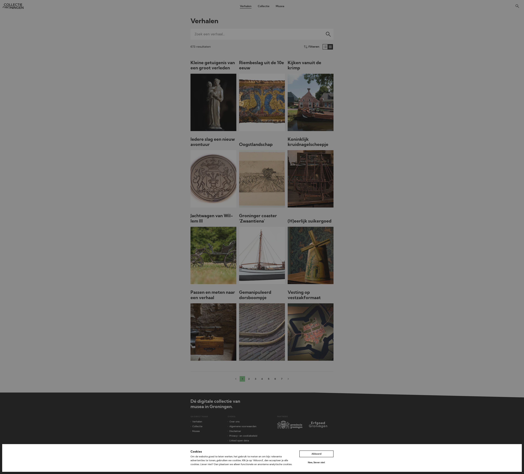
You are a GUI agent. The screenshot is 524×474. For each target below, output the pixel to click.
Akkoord (316, 453)
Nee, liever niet (316, 462)
